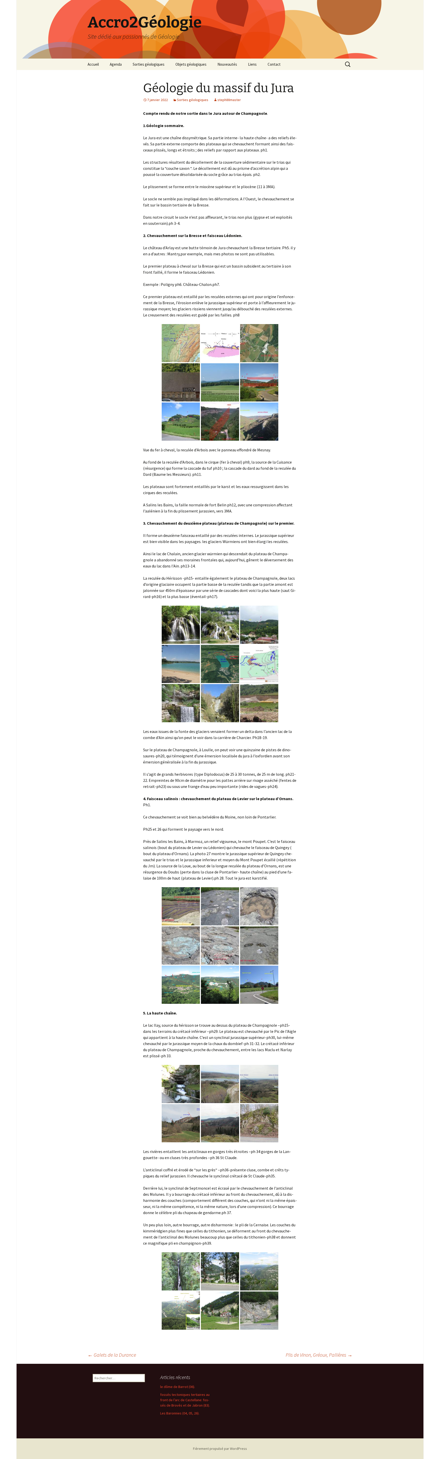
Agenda (116, 64)
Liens (252, 64)
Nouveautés (227, 64)
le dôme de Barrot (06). (177, 1386)
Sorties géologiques (148, 64)
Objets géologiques (191, 64)
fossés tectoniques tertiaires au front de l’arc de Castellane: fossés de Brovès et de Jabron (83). (185, 1400)
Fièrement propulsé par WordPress (220, 1448)
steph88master (229, 100)
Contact (274, 64)
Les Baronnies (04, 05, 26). (179, 1413)
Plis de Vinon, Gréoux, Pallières (319, 1355)
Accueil (93, 64)
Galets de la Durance (112, 1355)
